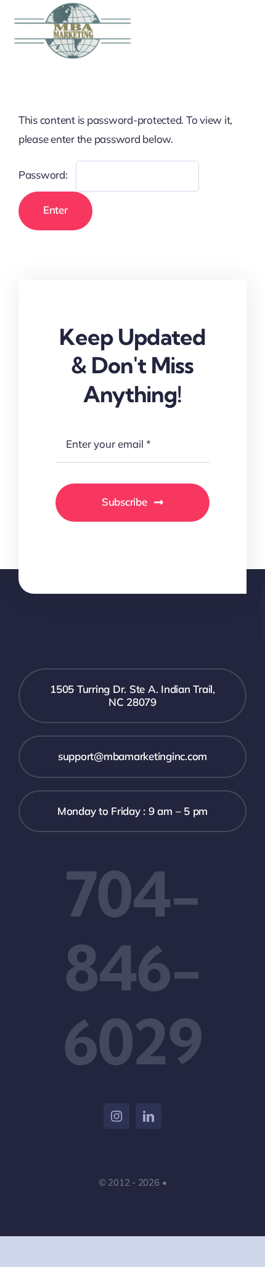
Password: (44, 174)
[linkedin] (148, 1116)
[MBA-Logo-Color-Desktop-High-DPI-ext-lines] (72, 7)
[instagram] (116, 1116)
